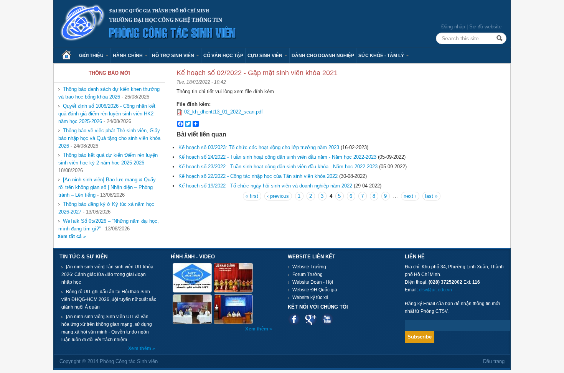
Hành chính (128, 55)
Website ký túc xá (310, 297)
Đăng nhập (453, 27)
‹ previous (278, 196)
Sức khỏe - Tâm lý (381, 55)
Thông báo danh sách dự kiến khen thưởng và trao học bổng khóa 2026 (109, 93)
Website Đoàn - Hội (312, 282)
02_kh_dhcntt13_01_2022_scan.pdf (223, 112)
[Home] (148, 23)
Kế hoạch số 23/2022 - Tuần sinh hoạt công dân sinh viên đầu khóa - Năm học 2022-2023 (278, 166)
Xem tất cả (70, 236)
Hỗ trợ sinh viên (173, 55)
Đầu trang (494, 361)
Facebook (294, 319)
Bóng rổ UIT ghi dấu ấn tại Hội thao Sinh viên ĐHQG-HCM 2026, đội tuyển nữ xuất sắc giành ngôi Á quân (108, 299)
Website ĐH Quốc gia (314, 289)
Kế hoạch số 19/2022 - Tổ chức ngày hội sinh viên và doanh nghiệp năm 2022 (265, 186)
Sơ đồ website (485, 27)
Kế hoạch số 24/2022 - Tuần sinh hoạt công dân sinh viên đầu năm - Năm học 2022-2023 (277, 157)
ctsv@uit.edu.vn (435, 289)
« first (252, 196)
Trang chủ (69, 55)
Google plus (310, 319)
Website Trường (309, 266)
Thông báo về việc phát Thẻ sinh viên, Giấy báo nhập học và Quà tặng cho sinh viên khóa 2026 (109, 138)
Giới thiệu (92, 55)
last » (431, 196)
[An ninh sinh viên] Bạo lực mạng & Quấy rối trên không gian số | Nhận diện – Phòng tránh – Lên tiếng (107, 187)
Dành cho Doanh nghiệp (323, 55)
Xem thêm (140, 348)
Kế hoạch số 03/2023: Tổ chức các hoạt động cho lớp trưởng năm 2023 (258, 147)
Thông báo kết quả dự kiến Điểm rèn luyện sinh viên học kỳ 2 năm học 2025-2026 (108, 159)
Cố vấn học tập (223, 55)
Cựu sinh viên (265, 55)
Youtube (327, 319)
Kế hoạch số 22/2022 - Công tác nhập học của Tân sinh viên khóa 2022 (258, 176)
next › (410, 196)
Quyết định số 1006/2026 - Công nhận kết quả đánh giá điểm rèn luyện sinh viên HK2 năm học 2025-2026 (106, 113)
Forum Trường (307, 274)
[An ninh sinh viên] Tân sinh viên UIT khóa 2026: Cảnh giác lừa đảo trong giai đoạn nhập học (107, 274)
